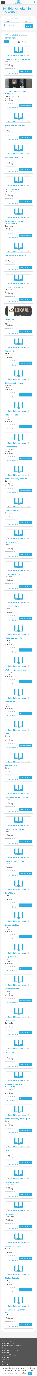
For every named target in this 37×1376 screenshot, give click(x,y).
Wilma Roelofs (11, 415)
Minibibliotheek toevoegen (11, 1346)
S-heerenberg (11, 447)
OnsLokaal (9, 319)
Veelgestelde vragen (9, 1355)
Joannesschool (11, 510)
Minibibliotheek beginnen (10, 1350)
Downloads (6, 1352)
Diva (7, 733)
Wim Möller (10, 702)
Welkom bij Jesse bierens (16, 670)
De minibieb (10, 1020)
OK (30, 1373)
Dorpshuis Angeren (13, 957)
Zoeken (29, 26)
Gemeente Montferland (15, 255)
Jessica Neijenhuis (13, 1246)
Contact (5, 1364)
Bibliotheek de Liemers (15, 861)
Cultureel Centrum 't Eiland (16, 797)
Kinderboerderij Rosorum (16, 478)
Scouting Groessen (13, 574)
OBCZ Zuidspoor (12, 189)
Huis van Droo (11, 765)
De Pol (8, 1150)
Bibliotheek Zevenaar (14, 383)
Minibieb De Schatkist (14, 287)
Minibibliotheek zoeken (10, 1343)
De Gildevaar (10, 542)
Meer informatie (12, 73)
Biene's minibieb (12, 925)
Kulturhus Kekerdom (14, 157)
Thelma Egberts (12, 1278)
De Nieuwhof (10, 1214)
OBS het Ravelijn (12, 1182)
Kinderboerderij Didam (15, 638)
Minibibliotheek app (9, 1357)
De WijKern (10, 893)
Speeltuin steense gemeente (17, 59)
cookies (15, 1368)
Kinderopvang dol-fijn (14, 829)
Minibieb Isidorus (12, 606)
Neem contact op (25, 71)
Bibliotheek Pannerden (15, 125)
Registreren (6, 1362)
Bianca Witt (10, 351)
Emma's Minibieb (12, 988)
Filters (6, 42)
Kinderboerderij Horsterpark (17, 1118)
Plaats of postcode (11, 18)
